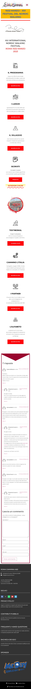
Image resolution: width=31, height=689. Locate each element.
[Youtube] (12, 596)
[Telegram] (15, 596)
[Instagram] (5, 596)
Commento (5, 519)
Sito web (4, 552)
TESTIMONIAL (15, 230)
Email (4, 545)
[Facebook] (2, 596)
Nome (4, 539)
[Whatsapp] (9, 596)
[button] (27, 4)
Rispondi (4, 383)
